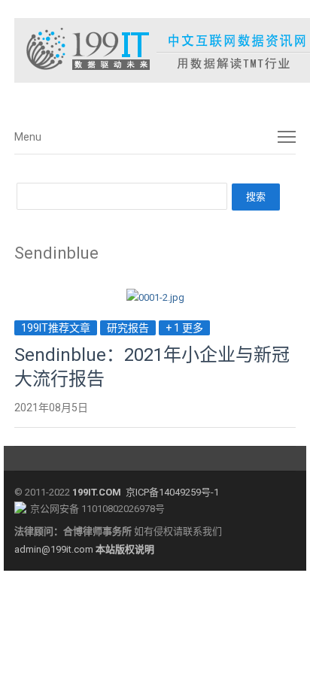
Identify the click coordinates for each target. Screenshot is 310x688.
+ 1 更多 (184, 328)
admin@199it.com (55, 549)
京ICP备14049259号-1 (172, 492)
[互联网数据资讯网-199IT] (155, 50)
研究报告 (128, 328)
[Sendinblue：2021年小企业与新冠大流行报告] (155, 297)
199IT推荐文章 (55, 328)
